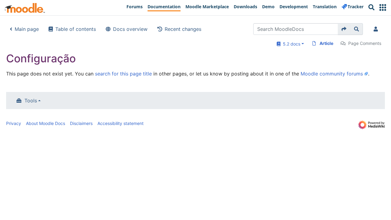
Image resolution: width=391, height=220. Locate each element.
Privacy (13, 123)
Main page (27, 29)
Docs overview (130, 29)
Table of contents (75, 29)
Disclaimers (81, 123)
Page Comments (364, 43)
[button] (383, 7)
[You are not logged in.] (377, 29)
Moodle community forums (332, 74)
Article (326, 43)
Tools (30, 100)
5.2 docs (290, 43)
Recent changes (183, 29)
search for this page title (123, 74)
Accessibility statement (120, 123)
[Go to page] (344, 29)
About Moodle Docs (45, 123)
